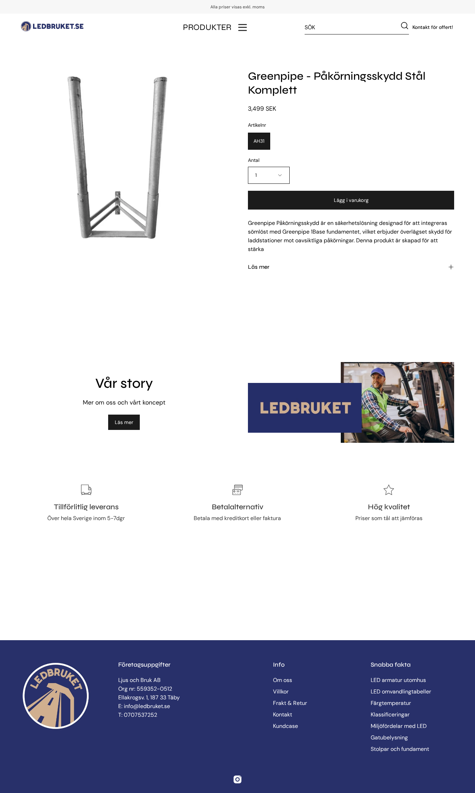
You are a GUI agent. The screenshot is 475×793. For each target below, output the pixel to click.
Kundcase (285, 726)
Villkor (281, 691)
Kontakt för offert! (432, 27)
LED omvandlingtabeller (401, 691)
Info (279, 664)
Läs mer (124, 422)
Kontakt (282, 714)
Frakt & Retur (290, 703)
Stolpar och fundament (400, 749)
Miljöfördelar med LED (399, 726)
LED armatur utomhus (398, 680)
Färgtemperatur (391, 703)
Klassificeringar (390, 714)
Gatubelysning (389, 737)
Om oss (282, 680)
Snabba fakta (391, 664)
